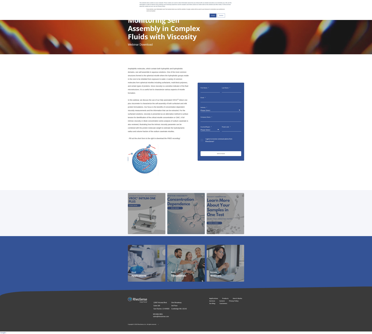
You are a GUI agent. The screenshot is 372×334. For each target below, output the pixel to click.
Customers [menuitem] (223, 303)
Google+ (3, 333)
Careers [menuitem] (222, 301)
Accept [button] (213, 15)
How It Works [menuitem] (237, 298)
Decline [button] (221, 15)
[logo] (137, 300)
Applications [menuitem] (213, 298)
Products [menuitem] (225, 298)
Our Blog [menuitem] (212, 303)
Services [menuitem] (212, 301)
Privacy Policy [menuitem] (234, 301)
